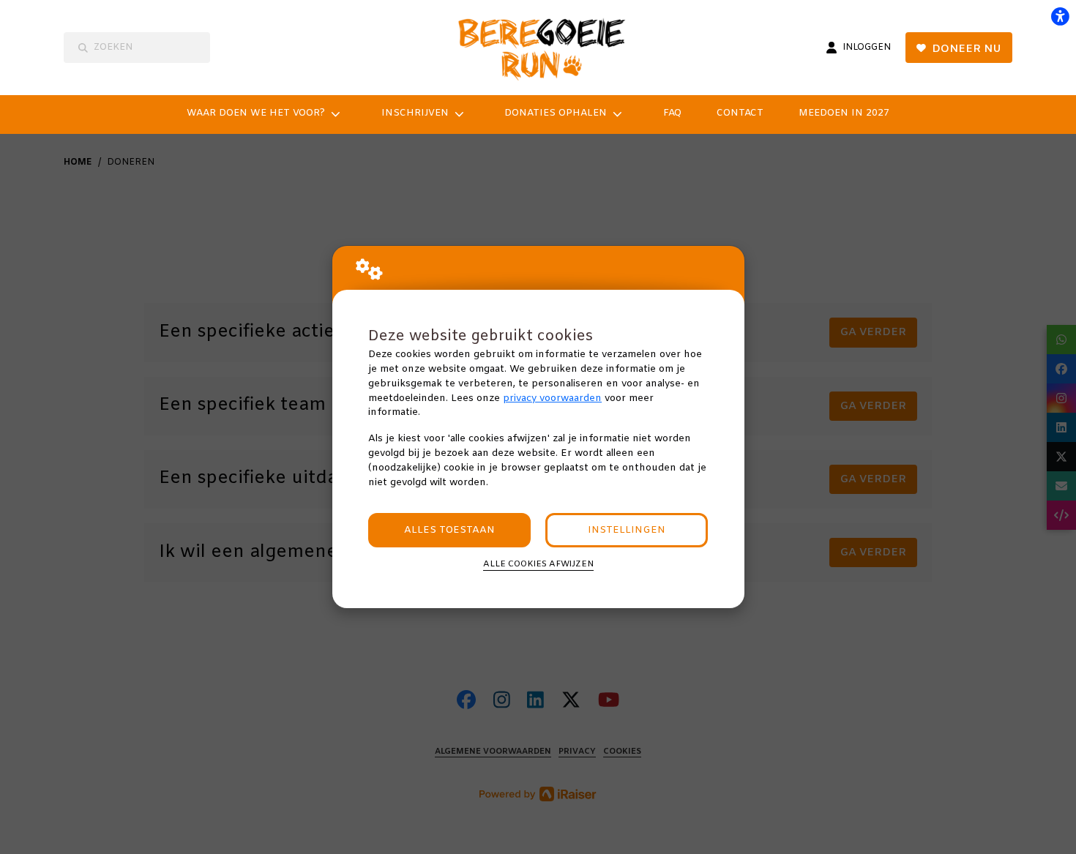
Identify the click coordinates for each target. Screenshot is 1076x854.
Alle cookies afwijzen (538, 564)
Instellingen (626, 530)
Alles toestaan (449, 530)
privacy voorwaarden (552, 398)
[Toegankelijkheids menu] (1060, 16)
